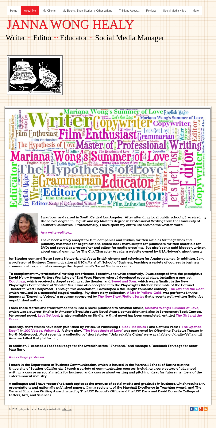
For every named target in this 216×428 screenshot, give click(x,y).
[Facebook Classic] (192, 409)
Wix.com (67, 409)
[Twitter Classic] (196, 409)
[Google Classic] (201, 409)
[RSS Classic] (206, 409)
